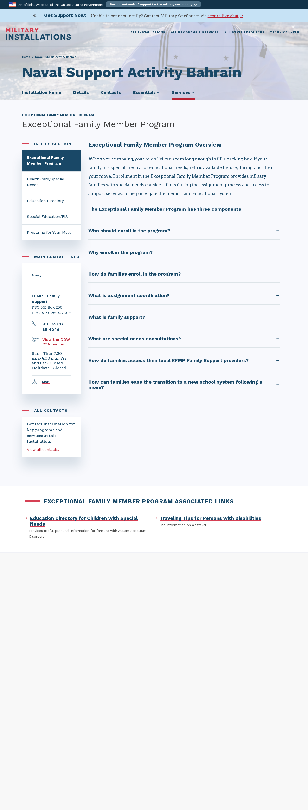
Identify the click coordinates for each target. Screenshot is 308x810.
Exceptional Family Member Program (45, 160)
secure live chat (223, 15)
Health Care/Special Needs (45, 182)
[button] (153, 4)
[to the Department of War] (12, 4)
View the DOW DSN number (56, 341)
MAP (46, 381)
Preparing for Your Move (49, 232)
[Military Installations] (38, 39)
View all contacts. (43, 449)
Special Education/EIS (47, 216)
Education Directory (45, 200)
